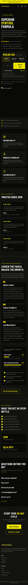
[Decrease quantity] (4, 66)
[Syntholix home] (5, 6)
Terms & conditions (5, 572)
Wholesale (3, 562)
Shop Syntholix (14, 527)
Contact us (4, 471)
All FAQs (4, 501)
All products (4, 557)
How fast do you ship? (7, 487)
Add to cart (20, 66)
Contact (3, 570)
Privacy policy (4, 574)
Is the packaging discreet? (9, 492)
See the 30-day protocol (10, 391)
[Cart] (22, 6)
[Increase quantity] (10, 66)
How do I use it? (6, 497)
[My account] (18, 6)
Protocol (3, 560)
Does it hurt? (5, 483)
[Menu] (25, 6)
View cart (22, 70)
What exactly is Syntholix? (9, 478)
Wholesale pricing (14, 532)
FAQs (2, 568)
